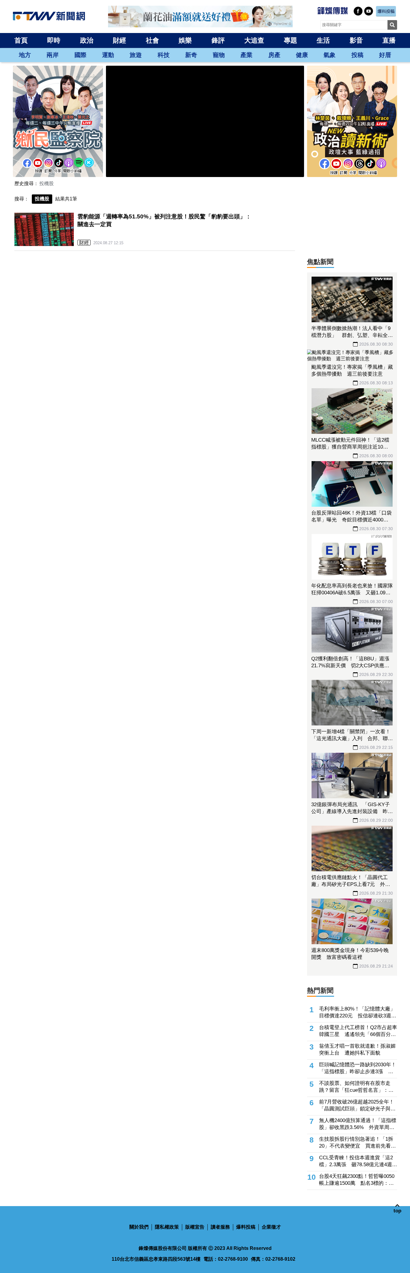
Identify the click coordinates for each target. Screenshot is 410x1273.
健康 (302, 55)
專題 (290, 40)
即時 (53, 40)
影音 (356, 40)
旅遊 (136, 55)
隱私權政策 (167, 1226)
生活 (323, 40)
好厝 (385, 55)
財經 (119, 40)
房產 (274, 55)
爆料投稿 (245, 1226)
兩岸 (53, 55)
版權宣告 (194, 1226)
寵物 (219, 55)
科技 (164, 55)
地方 (25, 55)
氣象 (330, 55)
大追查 (254, 40)
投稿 (357, 55)
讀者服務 (220, 1226)
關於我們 (139, 1226)
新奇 (191, 55)
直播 (389, 40)
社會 (152, 40)
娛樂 (185, 40)
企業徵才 (271, 1226)
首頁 (21, 40)
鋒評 (218, 40)
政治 (86, 40)
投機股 (46, 183)
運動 (108, 55)
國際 (80, 55)
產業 (246, 55)
